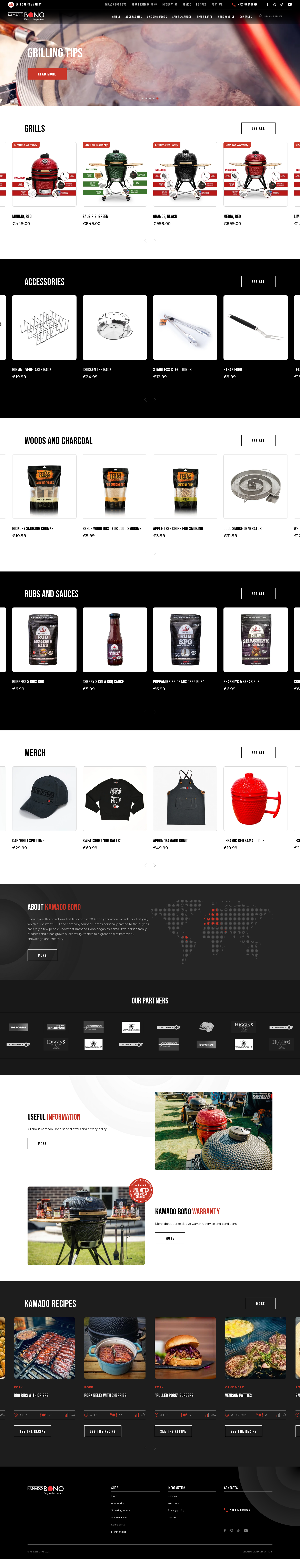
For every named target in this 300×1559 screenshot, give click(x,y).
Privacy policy (176, 1510)
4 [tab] (153, 98)
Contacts (246, 17)
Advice (187, 4)
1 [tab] (142, 98)
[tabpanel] (150, 57)
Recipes (201, 4)
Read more (47, 74)
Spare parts (205, 17)
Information (170, 4)
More (42, 955)
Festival (217, 4)
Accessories (134, 17)
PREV (145, 241)
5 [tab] (157, 98)
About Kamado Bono (144, 4)
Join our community (28, 5)
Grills (116, 17)
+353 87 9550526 (248, 5)
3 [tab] (150, 98)
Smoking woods (157, 17)
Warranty (173, 1503)
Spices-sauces (182, 17)
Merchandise (226, 17)
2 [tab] (146, 98)
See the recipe (32, 1431)
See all (258, 128)
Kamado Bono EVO (115, 4)
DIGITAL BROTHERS (262, 1551)
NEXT (154, 241)
